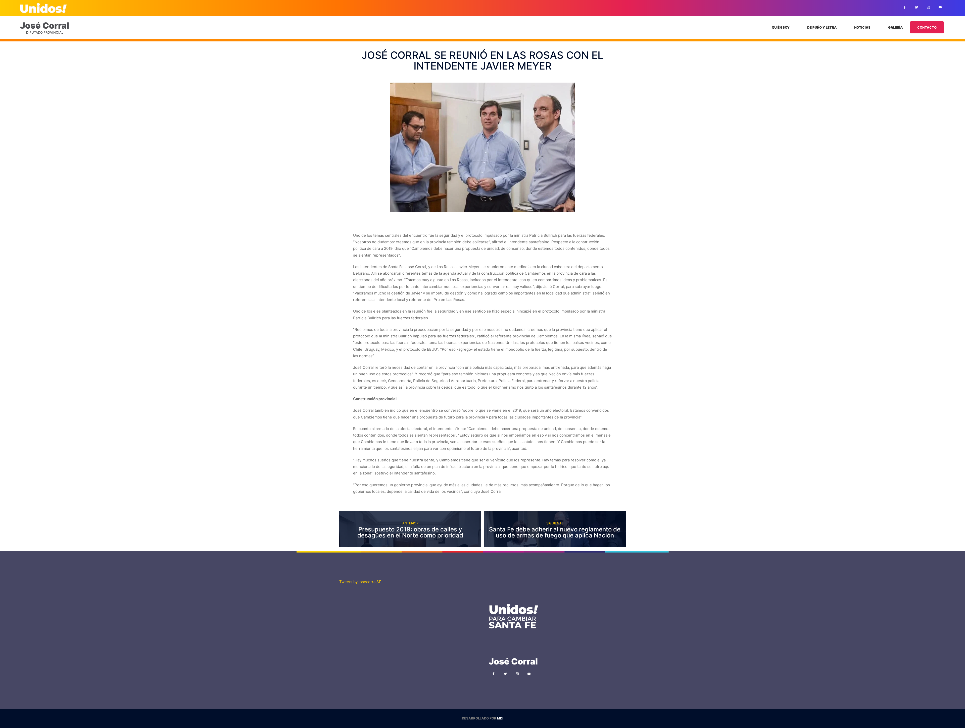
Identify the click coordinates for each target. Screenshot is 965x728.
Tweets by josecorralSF (360, 581)
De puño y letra (822, 27)
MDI (500, 718)
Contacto (927, 27)
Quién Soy (781, 27)
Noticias (862, 27)
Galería (895, 27)
